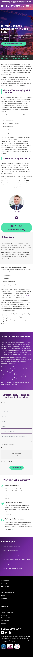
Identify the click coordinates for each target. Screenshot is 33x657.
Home (2, 57)
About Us (7, 498)
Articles (3, 595)
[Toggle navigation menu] (27, 6)
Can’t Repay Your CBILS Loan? (10, 564)
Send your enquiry (16, 467)
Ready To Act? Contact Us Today (16, 227)
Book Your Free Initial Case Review (13, 43)
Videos (3, 601)
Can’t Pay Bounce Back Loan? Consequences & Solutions (17, 559)
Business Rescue (22, 57)
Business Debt (10, 57)
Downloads (4, 598)
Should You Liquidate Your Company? (12, 546)
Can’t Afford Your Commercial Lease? (12, 568)
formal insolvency (8, 181)
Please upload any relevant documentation (12, 448)
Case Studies (8, 529)
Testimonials (8, 514)
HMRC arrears (25, 295)
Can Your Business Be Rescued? (11, 550)
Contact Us (4, 615)
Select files (16, 456)
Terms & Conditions (6, 618)
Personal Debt (5, 586)
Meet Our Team (5, 610)
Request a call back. (20, 2)
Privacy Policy (5, 620)
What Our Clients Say (7, 612)
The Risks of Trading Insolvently (11, 555)
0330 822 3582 (27, 1)
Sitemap (3, 623)
